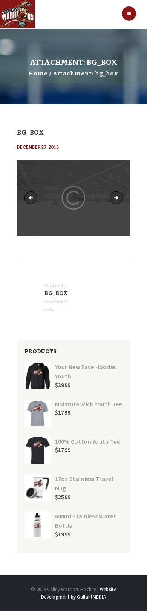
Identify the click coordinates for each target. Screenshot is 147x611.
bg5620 (120, 197)
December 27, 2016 (38, 147)
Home (38, 73)
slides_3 (32, 197)
